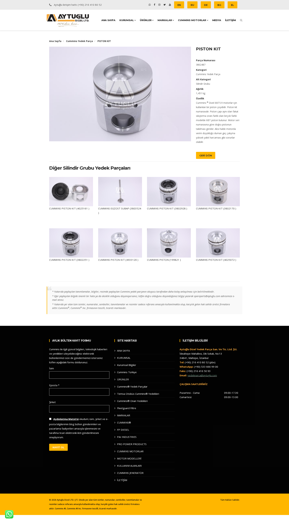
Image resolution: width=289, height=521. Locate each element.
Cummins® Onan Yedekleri (132, 401)
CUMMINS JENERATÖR (130, 473)
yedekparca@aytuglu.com (202, 375)
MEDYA (216, 20)
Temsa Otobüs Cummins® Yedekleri (138, 393)
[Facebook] (155, 4)
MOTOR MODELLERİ (129, 458)
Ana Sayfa (55, 41)
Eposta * (54, 385)
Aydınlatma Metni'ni (66, 419)
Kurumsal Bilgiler (126, 365)
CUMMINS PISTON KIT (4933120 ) (118, 259)
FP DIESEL (123, 429)
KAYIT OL (58, 447)
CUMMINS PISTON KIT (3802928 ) (167, 208)
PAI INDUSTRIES (126, 437)
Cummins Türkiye (127, 372)
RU (192, 5)
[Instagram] (159, 4)
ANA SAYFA (108, 20)
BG (219, 5)
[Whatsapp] (150, 4)
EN (179, 5)
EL (232, 5)
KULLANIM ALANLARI (129, 465)
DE (206, 5)
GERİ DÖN (205, 155)
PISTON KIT (104, 41)
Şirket (52, 402)
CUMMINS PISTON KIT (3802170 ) (216, 208)
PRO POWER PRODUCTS (132, 444)
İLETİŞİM (230, 20)
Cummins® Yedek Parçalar (132, 386)
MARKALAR (165, 20)
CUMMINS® (124, 422)
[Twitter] (165, 4)
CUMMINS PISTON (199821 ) (164, 259)
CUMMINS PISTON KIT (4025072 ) (216, 259)
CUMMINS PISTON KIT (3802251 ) (69, 259)
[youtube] (170, 4)
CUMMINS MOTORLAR (192, 20)
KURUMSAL (126, 20)
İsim (51, 368)
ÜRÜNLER (146, 20)
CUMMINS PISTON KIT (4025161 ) (69, 208)
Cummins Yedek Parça (79, 41)
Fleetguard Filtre (126, 408)
